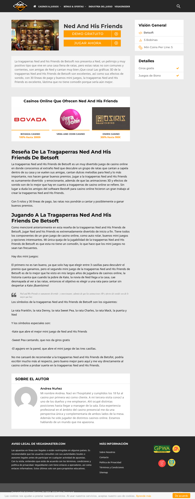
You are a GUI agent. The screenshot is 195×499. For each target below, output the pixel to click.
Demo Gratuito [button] (87, 34)
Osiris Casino (111, 134)
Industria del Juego (100, 6)
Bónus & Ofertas (74, 6)
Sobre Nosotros (107, 452)
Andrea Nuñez (51, 388)
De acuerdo (181, 495)
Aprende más (143, 496)
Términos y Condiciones (111, 467)
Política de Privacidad (110, 462)
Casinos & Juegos (48, 6)
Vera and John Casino (71, 134)
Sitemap (103, 472)
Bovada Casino (30, 134)
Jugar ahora (87, 43)
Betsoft (149, 32)
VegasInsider (122, 6)
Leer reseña (30, 121)
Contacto (103, 457)
